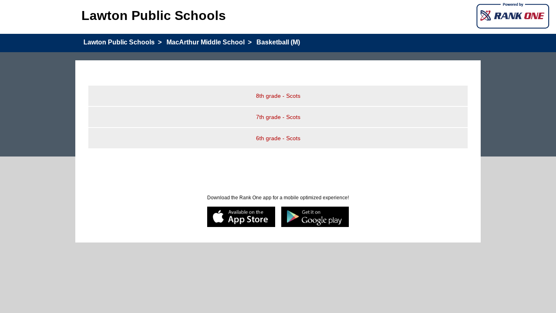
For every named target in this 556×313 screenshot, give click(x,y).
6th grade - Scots (278, 138)
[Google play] (315, 217)
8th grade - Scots (278, 96)
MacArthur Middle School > (209, 42)
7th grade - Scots (278, 117)
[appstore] (241, 217)
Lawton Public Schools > (122, 42)
